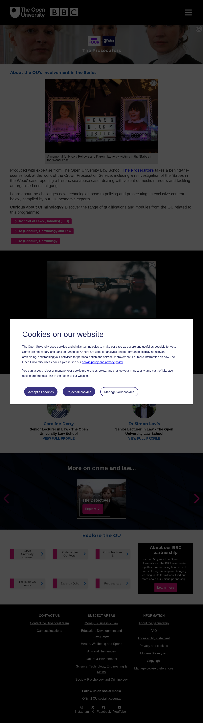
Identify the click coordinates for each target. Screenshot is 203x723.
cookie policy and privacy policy (102, 362)
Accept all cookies (41, 392)
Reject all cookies (78, 392)
